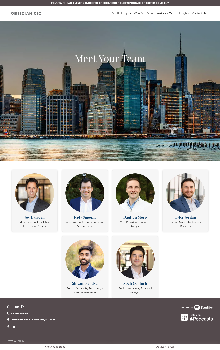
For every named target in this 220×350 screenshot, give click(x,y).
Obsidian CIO (26, 13)
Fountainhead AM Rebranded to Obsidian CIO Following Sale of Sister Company (110, 3)
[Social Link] (10, 326)
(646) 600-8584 (19, 313)
